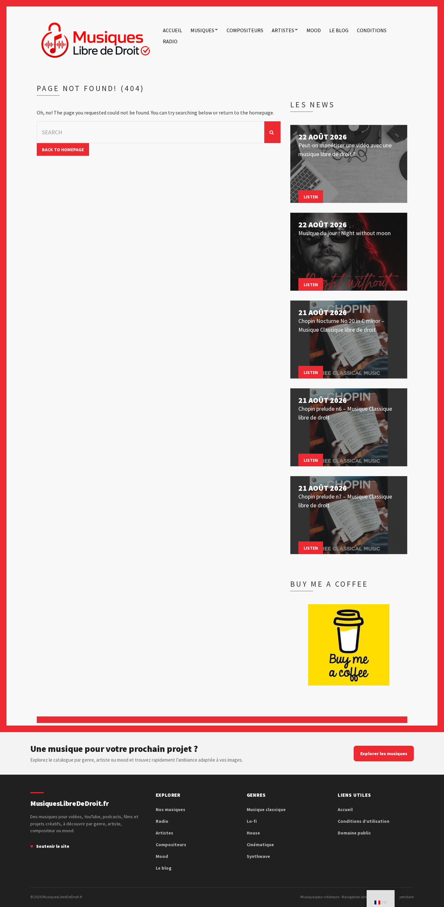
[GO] (272, 132)
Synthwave (258, 856)
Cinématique (260, 844)
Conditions (371, 30)
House (253, 833)
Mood (314, 30)
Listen (311, 197)
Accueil (172, 30)
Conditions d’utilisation (363, 821)
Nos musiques (170, 809)
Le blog (338, 30)
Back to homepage (63, 150)
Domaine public (354, 833)
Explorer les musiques (383, 753)
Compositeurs (245, 30)
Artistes (283, 30)
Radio (170, 41)
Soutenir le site (52, 846)
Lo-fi (252, 821)
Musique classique (266, 809)
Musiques (202, 30)
